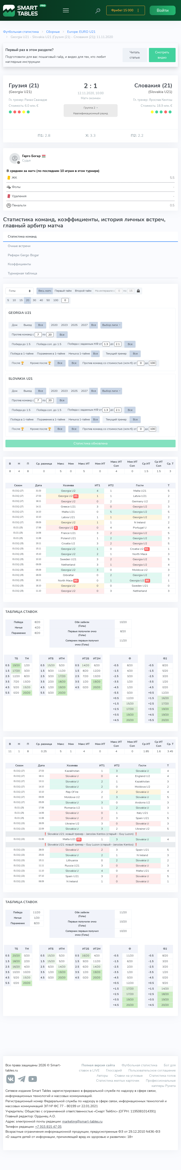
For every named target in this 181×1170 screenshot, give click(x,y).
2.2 (137, 135)
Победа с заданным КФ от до (91, 344)
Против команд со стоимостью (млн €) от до (115, 363)
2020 (54, 325)
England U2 (142, 776)
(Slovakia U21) (160, 92)
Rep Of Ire (72, 792)
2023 (64, 325)
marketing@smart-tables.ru (82, 1121)
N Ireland (139, 522)
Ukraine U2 (72, 823)
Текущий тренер (116, 353)
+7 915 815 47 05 (48, 1126)
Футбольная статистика (21, 31)
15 (21, 300)
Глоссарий (114, 1070)
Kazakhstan (72, 771)
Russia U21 (72, 865)
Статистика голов (162, 1075)
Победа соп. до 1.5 (49, 344)
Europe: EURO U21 (81, 31)
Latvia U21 (140, 496)
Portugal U (140, 527)
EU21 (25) (18, 527)
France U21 (68, 533)
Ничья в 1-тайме (79, 353)
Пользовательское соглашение (152, 1070)
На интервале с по (111, 291)
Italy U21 (142, 813)
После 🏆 (18, 363)
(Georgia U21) (20, 92)
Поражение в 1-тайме (51, 353)
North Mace (139, 554)
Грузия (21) (24, 85)
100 (55, 300)
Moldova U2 (140, 570)
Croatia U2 (68, 543)
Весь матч (44, 291)
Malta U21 (139, 491)
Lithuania (72, 860)
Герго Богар (31, 156)
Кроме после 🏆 (40, 363)
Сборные (53, 31)
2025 (74, 325)
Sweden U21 (68, 559)
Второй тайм (83, 291)
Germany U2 (140, 501)
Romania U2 (72, 808)
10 (14, 300)
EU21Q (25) (18, 543)
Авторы (102, 1075)
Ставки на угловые (129, 1075)
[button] (98, 10)
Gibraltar (68, 575)
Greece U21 (68, 506)
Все (40, 325)
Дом (14, 325)
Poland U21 (68, 538)
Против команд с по (29, 335)
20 (27, 300)
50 (48, 300)
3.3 (91, 135)
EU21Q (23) (19, 823)
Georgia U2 (68, 491)
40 (41, 300)
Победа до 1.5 (21, 344)
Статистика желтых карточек (117, 1080)
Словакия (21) (153, 85)
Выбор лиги (110, 325)
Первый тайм (63, 291)
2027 (84, 325)
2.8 (44, 135)
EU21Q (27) (18, 490)
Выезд (28, 325)
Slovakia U (142, 771)
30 (34, 300)
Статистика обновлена (90, 443)
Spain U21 (142, 818)
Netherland (68, 565)
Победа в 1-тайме (21, 353)
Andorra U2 (142, 802)
